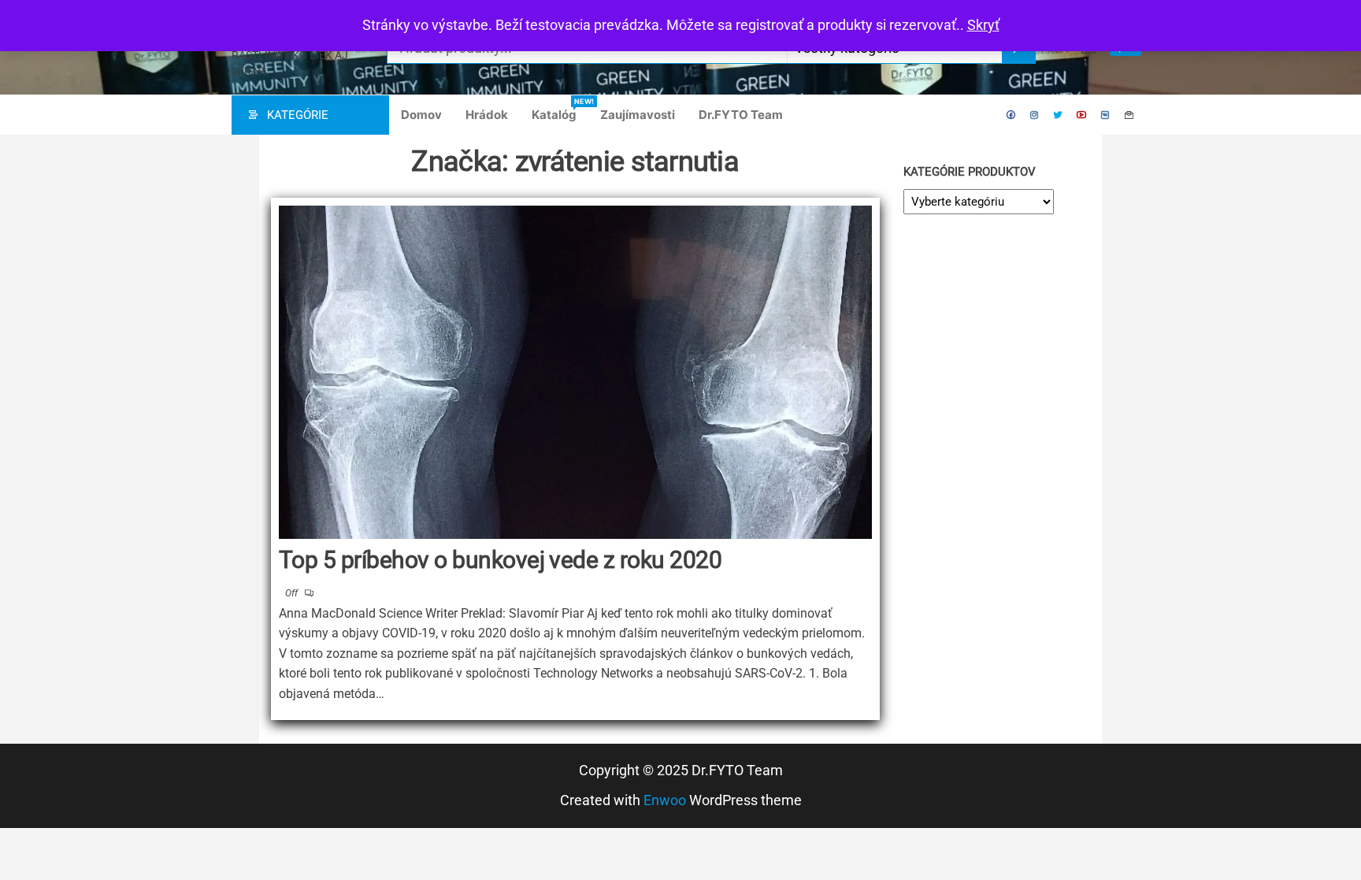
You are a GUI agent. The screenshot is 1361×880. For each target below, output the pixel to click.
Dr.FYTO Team (741, 114)
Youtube (1082, 115)
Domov (421, 114)
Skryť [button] (983, 25)
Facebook (1011, 115)
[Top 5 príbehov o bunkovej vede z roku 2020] (575, 372)
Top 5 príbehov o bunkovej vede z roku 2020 (500, 560)
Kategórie (297, 115)
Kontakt (1129, 115)
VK (1106, 115)
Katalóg (560, 109)
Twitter (1058, 115)
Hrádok (486, 114)
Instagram (1035, 115)
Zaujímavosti (637, 114)
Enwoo (664, 800)
